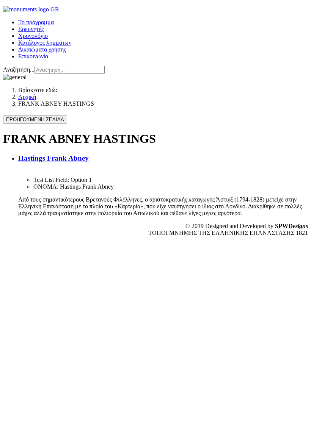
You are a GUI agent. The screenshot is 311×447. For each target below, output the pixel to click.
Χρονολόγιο (33, 36)
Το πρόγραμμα (36, 22)
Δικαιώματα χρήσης (42, 49)
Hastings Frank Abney (53, 158)
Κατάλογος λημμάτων (44, 42)
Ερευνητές (31, 29)
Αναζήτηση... (19, 69)
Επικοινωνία (33, 56)
